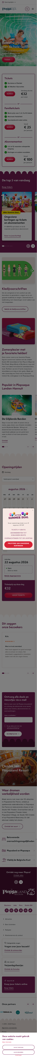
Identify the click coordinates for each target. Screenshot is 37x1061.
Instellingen (18, 1055)
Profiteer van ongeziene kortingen (18, 544)
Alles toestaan (18, 1047)
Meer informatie (6, 1042)
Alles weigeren (18, 1052)
